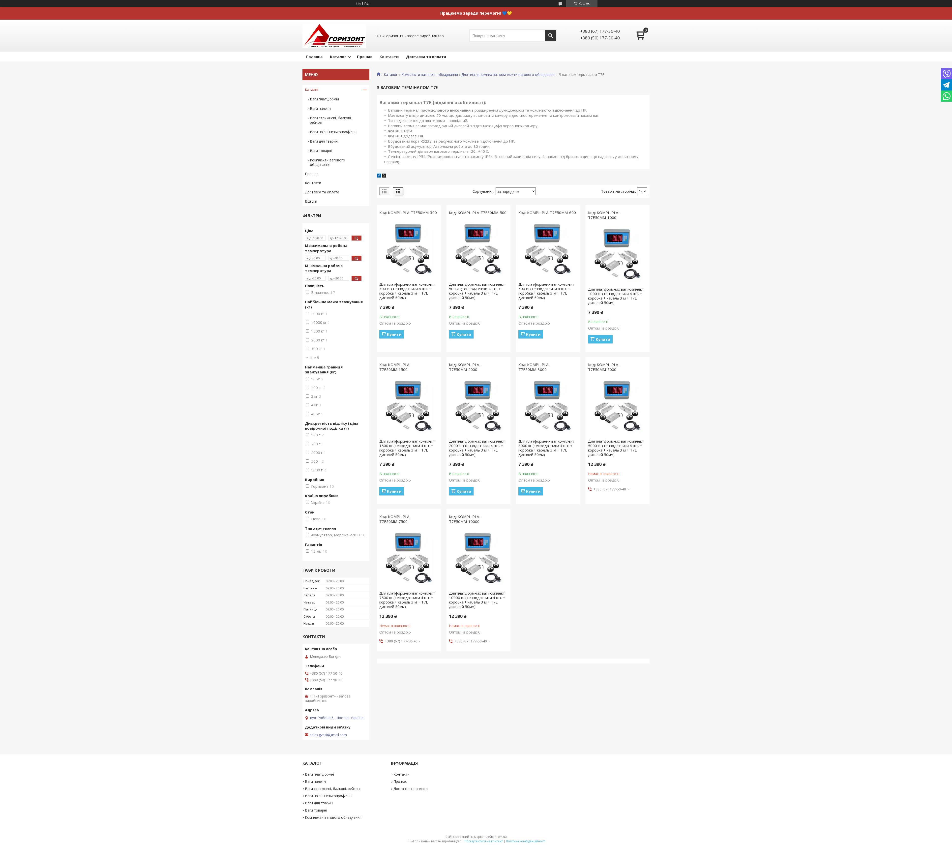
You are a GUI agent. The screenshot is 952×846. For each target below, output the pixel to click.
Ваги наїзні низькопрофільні (333, 131)
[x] (384, 176)
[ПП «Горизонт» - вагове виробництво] (334, 35)
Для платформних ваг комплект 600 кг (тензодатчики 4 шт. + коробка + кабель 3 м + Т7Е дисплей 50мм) (546, 291)
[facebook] (379, 176)
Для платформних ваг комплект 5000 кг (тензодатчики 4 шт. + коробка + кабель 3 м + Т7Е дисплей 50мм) (616, 448)
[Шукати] (550, 35)
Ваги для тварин (324, 141)
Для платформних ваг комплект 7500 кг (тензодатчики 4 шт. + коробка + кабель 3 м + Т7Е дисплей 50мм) (407, 600)
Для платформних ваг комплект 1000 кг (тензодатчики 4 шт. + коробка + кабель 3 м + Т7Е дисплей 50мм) (616, 296)
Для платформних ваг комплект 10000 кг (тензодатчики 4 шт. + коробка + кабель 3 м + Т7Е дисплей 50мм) (477, 600)
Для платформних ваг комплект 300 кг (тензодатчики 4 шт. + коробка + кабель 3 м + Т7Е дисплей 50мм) (407, 291)
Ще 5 (314, 358)
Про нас (364, 56)
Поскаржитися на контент (484, 841)
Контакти (389, 56)
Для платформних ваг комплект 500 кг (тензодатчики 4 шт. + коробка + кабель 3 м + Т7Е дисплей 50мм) (477, 291)
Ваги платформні (324, 99)
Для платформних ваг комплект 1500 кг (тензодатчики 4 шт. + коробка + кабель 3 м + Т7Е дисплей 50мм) (407, 448)
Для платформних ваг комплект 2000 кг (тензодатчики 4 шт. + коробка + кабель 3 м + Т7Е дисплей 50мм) (477, 448)
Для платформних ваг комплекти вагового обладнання (508, 74)
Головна (314, 56)
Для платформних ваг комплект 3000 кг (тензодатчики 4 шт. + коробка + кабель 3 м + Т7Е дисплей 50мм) (546, 448)
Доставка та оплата (426, 56)
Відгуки (311, 201)
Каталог (338, 56)
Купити (394, 334)
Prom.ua (501, 837)
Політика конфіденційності (525, 841)
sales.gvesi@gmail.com (328, 735)
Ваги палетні (320, 108)
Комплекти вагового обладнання (429, 74)
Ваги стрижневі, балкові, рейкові (331, 120)
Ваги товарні (321, 150)
